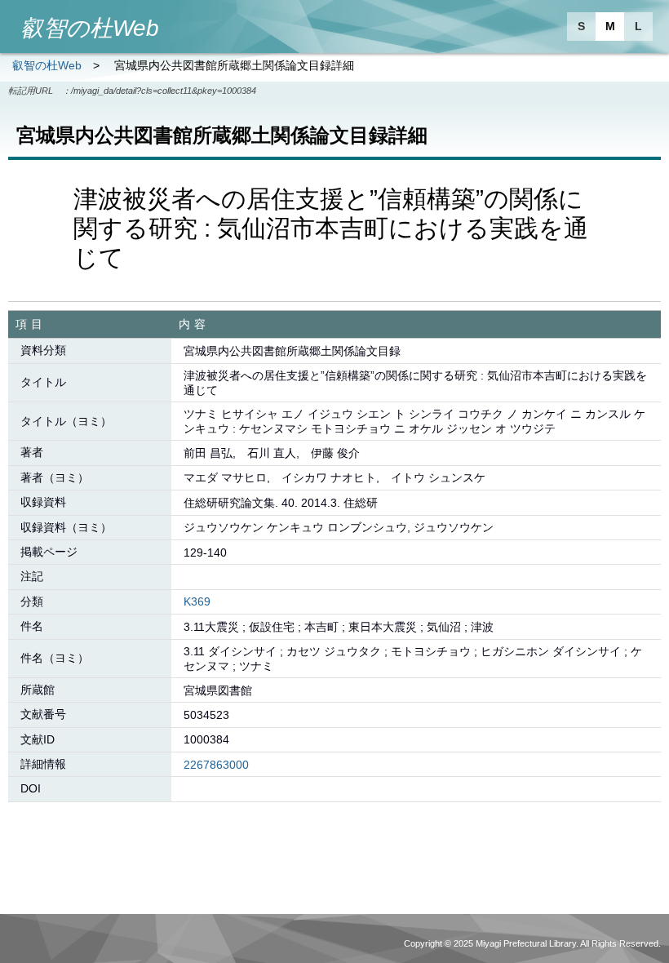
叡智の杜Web (47, 65)
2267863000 (216, 764)
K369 (197, 601)
